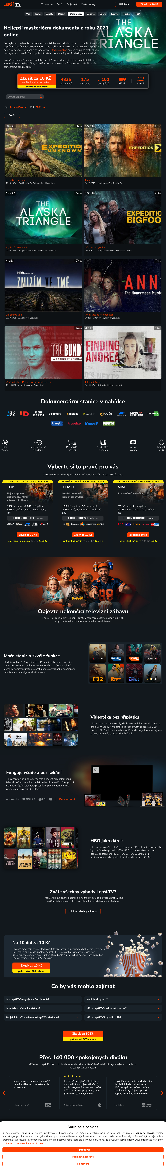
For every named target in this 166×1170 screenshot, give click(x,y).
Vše (28, 13)
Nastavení (83, 1163)
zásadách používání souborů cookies (25, 1143)
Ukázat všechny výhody (83, 911)
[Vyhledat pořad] (41, 97)
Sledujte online (59, 50)
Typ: (14, 107)
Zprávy (114, 13)
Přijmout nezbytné (83, 1156)
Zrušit (12, 115)
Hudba (126, 13)
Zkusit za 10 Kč (149, 4)
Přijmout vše (83, 1149)
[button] (4, 1093)
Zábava (91, 13)
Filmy (38, 13)
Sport (103, 13)
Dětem (61, 13)
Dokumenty (76, 13)
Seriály (49, 13)
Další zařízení (67, 799)
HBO (137, 13)
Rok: (36, 107)
